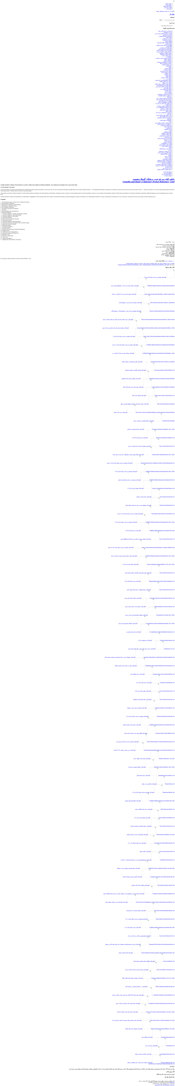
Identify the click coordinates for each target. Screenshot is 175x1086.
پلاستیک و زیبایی (168, 93)
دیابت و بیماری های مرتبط (166, 116)
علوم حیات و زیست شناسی (165, 135)
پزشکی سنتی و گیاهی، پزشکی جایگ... (163, 84)
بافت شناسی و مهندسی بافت (165, 49)
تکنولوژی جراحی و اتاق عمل (165, 100)
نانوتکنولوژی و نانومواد (167, 162)
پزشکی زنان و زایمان (167, 82)
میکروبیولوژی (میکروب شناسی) (164, 160)
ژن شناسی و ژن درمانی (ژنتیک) (164, 124)
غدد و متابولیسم (168, 137)
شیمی (170, 130)
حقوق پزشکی (169, 111)
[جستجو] (160, 20)
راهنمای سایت (168, 5)
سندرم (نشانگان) (168, 129)
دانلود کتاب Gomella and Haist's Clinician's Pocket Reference (156, 264)
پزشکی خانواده (168, 75)
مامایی (170, 147)
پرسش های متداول (167, 6)
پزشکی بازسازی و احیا (167, 72)
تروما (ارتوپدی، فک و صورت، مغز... (164, 99)
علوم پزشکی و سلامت (167, 134)
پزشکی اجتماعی (168, 68)
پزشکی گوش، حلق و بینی (166, 89)
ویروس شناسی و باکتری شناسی (164, 169)
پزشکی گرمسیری (168, 87)
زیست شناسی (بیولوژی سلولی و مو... (163, 122)
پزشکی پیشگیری (168, 73)
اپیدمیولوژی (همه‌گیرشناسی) (165, 36)
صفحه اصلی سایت (167, 171)
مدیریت (170, 150)
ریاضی (170, 121)
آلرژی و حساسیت (168, 32)
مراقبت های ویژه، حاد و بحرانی (165, 152)
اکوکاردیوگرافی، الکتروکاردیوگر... (164, 42)
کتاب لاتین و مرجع (168, 142)
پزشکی (170, 67)
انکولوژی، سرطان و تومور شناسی (164, 45)
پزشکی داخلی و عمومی (166, 77)
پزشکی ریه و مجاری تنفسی (165, 81)
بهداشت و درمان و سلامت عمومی (164, 50)
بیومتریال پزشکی (168, 59)
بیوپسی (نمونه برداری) (167, 55)
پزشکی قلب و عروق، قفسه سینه (164, 85)
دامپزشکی (169, 113)
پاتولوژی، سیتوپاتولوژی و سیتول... (164, 62)
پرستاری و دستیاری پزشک (166, 63)
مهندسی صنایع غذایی (167, 159)
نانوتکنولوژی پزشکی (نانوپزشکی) (164, 161)
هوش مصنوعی (168, 166)
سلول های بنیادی (168, 126)
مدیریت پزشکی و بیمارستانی (165, 151)
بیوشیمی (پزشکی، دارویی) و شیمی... (163, 58)
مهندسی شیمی (168, 157)
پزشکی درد (169, 78)
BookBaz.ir (171, 1082)
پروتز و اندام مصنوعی (167, 64)
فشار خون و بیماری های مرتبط (165, 138)
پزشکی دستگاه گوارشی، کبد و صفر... (163, 80)
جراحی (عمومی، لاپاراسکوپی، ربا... (164, 107)
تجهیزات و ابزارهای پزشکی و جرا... (164, 98)
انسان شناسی (168, 43)
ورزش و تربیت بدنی (167, 168)
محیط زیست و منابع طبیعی (165, 148)
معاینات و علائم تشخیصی (166, 153)
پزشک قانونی (169, 65)
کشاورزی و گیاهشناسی (166, 143)
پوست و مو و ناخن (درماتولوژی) (164, 94)
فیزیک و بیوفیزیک (168, 139)
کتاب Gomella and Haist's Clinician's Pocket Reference (130, 264)
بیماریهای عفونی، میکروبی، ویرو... (164, 51)
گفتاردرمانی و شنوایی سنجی (165, 144)
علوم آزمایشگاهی (168, 131)
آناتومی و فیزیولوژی (167, 34)
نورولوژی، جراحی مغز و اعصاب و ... (163, 164)
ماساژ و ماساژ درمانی (167, 146)
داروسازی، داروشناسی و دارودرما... (164, 112)
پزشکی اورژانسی (168, 69)
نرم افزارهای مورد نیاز (167, 174)
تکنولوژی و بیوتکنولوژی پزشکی (165, 102)
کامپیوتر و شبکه (168, 141)
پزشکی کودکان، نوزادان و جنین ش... (163, 86)
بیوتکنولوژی (169, 56)
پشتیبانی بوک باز (168, 175)
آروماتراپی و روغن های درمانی (165, 31)
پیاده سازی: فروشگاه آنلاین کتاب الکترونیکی (164, 1084)
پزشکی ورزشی (168, 91)
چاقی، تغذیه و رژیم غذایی (166, 108)
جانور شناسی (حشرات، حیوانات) (164, 106)
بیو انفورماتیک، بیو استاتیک (166, 54)
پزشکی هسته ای (168, 90)
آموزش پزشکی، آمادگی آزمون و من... (163, 33)
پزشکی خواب (169, 76)
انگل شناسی (169, 46)
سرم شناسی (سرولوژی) (166, 125)
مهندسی (170, 155)
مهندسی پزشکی (168, 156)
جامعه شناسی (168, 104)
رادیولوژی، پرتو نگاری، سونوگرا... (164, 117)
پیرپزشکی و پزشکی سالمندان (165, 95)
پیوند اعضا (169, 97)
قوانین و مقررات (168, 7)
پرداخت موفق (168, 3)
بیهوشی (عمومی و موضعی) (165, 53)
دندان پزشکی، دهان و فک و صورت (164, 115)
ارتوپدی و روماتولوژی (167, 38)
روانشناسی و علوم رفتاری (166, 120)
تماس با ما (169, 8)
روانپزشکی (169, 119)
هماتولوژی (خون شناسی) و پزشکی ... (163, 165)
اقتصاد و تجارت (168, 41)
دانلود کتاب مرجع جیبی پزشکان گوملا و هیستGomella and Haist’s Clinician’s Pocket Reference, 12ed (148, 180)
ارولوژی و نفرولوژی (167, 40)
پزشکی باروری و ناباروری (166, 71)
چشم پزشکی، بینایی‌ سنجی (166, 109)
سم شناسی (169, 128)
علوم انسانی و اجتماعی (166, 133)
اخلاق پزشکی (169, 37)
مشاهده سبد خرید (168, 173)
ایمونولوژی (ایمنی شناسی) (166, 47)
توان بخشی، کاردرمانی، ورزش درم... (163, 103)
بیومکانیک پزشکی (168, 60)
